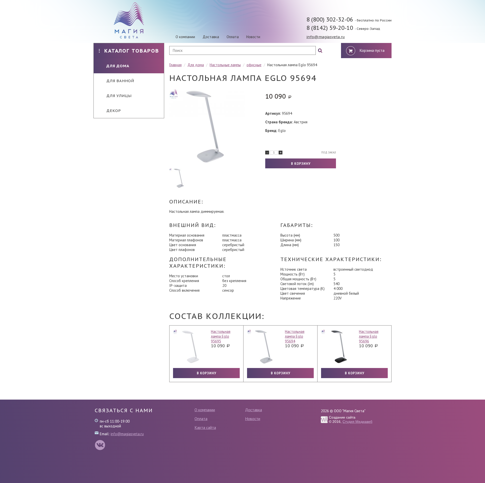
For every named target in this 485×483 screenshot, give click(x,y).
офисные (254, 64)
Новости (253, 36)
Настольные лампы (225, 64)
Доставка (211, 36)
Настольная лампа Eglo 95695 (220, 336)
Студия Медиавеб (357, 422)
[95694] (179, 178)
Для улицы (119, 95)
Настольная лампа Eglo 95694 (294, 336)
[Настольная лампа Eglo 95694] (204, 127)
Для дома (117, 65)
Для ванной (120, 80)
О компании (185, 36)
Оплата (233, 36)
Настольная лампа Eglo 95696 (368, 336)
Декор (113, 110)
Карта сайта (205, 427)
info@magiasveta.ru (325, 36)
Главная (175, 64)
